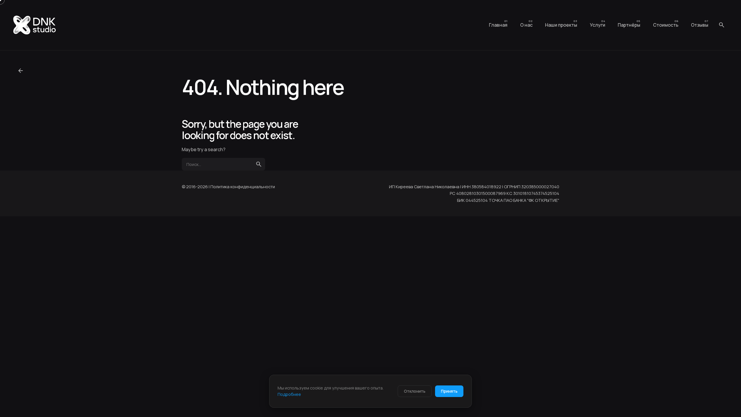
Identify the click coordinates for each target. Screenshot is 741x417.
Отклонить (414, 391)
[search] (258, 164)
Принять (449, 391)
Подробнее (289, 394)
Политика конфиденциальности (242, 186)
